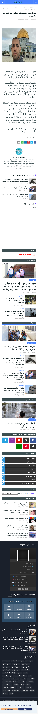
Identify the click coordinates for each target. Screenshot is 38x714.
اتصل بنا (23, 700)
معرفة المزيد (9, 709)
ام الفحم (28, 569)
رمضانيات (16, 684)
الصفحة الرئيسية (31, 8)
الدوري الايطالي (31, 472)
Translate (31, 493)
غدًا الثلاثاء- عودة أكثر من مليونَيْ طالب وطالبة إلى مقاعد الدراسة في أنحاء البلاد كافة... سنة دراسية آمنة (15, 187)
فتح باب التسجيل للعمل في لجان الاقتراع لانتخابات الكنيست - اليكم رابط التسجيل (17, 534)
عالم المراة (12, 687)
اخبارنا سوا (32, 19)
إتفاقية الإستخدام (16, 700)
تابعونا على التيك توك (21, 579)
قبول (25, 709)
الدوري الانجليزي (31, 461)
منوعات (32, 690)
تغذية (30, 675)
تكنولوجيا (23, 678)
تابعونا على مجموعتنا (21, 576)
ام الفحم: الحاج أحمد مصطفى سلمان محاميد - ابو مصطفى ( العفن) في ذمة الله (15, 511)
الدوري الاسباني (31, 458)
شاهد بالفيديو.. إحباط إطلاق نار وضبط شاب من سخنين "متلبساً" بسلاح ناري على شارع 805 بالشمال (15, 180)
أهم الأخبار (14, 661)
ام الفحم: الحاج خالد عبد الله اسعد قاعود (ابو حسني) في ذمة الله (16, 504)
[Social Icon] (33, 440)
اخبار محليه (23, 8)
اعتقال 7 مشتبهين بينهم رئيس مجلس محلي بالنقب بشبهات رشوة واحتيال (15, 195)
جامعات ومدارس (7, 681)
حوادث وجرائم (30, 681)
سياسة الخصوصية (7, 700)
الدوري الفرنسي (31, 469)
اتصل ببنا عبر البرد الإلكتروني (24, 572)
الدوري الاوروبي (31, 479)
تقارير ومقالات (14, 678)
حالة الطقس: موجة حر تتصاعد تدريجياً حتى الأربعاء (21, 425)
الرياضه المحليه (6, 672)
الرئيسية (33, 700)
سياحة (22, 684)
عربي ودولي (20, 687)
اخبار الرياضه (22, 661)
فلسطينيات (28, 687)
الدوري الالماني (31, 465)
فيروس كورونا (6, 690)
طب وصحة (5, 687)
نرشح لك (5, 693)
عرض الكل (6, 263)
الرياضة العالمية (25, 670)
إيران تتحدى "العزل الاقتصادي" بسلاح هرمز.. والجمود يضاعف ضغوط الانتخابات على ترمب (14, 313)
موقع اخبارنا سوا (26, 566)
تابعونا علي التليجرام (20, 585)
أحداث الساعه (6, 661)
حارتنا (14, 681)
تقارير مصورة (6, 678)
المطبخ (25, 672)
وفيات (11, 693)
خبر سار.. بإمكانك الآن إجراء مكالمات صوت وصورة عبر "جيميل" (16, 519)
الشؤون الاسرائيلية (16, 672)
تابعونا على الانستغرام (21, 582)
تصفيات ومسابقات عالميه (28, 483)
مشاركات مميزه (16, 690)
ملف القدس (25, 690)
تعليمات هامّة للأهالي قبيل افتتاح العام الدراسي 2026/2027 (20, 348)
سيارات (28, 684)
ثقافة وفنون (31, 678)
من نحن (28, 700)
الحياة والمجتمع (16, 664)
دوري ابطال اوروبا (30, 476)
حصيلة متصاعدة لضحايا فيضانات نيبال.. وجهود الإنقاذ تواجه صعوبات (13, 300)
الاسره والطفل (6, 664)
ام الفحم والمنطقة (7, 675)
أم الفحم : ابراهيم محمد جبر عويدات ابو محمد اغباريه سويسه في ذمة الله (16, 526)
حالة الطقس (21, 681)
